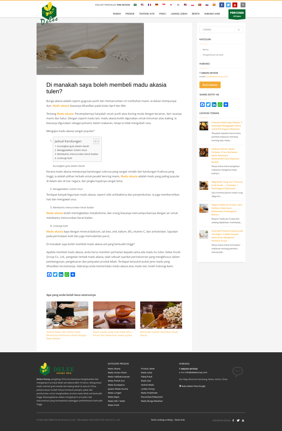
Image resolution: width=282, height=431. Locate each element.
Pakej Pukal (146, 376)
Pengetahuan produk (88, 67)
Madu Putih (113, 405)
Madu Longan (114, 392)
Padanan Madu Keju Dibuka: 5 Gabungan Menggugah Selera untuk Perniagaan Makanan (227, 125)
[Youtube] (234, 4)
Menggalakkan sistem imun (72, 150)
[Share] (73, 274)
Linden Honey (148, 388)
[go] (239, 29)
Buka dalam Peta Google (193, 386)
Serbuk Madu (147, 384)
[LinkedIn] (61, 274)
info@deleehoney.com (217, 76)
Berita (205, 49)
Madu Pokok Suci (116, 380)
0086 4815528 (123, 5)
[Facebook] (221, 4)
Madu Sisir (146, 380)
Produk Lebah (148, 368)
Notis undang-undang (161, 419)
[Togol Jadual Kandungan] (94, 141)
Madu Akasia (114, 368)
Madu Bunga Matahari (152, 400)
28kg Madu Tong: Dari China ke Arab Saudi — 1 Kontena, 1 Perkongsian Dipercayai (227, 185)
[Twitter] (228, 4)
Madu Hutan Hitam (117, 372)
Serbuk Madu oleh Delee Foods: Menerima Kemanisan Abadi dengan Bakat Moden (66, 335)
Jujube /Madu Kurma (118, 388)
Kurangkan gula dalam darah (73, 146)
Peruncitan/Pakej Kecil (152, 396)
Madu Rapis (113, 396)
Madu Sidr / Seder (116, 400)
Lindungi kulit (64, 158)
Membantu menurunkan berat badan (77, 154)
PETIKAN (237, 14)
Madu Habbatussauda (119, 376)
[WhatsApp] (67, 274)
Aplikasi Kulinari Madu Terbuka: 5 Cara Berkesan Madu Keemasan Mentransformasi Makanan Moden (225, 155)
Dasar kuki (180, 419)
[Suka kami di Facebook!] (233, 420)
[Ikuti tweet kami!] (238, 420)
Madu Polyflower (149, 392)
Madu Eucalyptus (116, 384)
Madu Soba (146, 372)
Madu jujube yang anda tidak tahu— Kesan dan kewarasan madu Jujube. (113, 333)
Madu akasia (61, 106)
